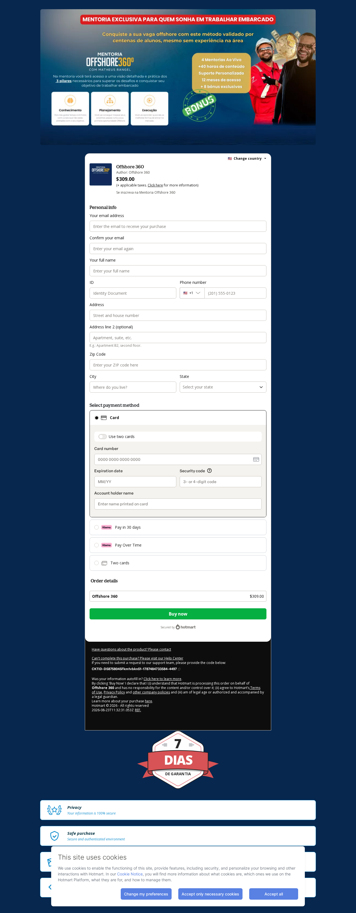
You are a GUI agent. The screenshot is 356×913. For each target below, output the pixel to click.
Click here (155, 185)
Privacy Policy (114, 692)
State (184, 376)
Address (97, 304)
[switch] (103, 436)
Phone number (193, 282)
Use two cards (122, 436)
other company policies (151, 692)
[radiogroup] (178, 490)
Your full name (103, 260)
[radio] (96, 417)
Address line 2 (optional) (111, 326)
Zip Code (98, 354)
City (93, 376)
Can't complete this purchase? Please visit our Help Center (137, 658)
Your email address (107, 215)
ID (92, 282)
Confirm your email (107, 237)
